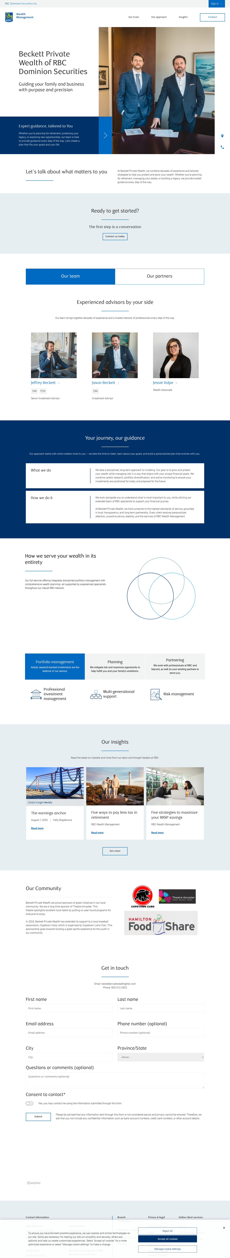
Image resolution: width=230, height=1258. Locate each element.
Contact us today (115, 236)
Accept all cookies (168, 1239)
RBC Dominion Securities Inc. (21, 4)
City (29, 1048)
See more (115, 851)
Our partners (159, 276)
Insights (183, 17)
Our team (133, 17)
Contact (212, 17)
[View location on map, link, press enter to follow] (115, 1158)
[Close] (224, 1227)
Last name (128, 1000)
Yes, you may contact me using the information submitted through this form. (80, 1103)
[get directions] (115, 1154)
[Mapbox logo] (34, 1183)
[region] (115, 1158)
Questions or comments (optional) (60, 1068)
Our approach (159, 17)
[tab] (55, 666)
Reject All (168, 1231)
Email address (40, 1024)
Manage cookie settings (167, 1249)
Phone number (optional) (142, 1024)
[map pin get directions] (115, 1154)
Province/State (132, 1048)
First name (36, 1000)
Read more (37, 828)
